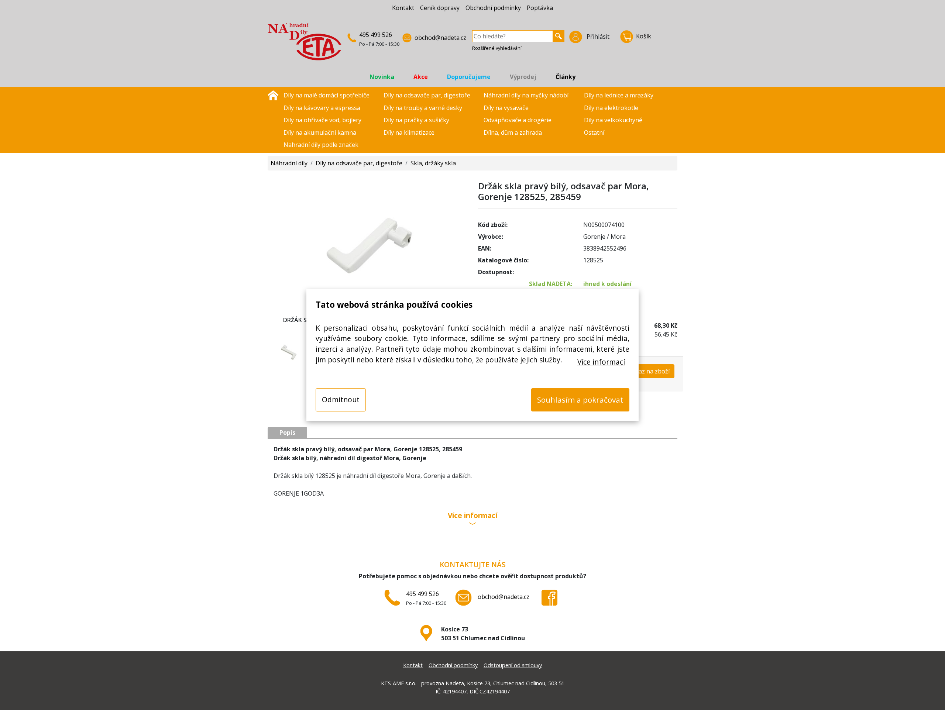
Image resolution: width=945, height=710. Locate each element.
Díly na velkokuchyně (613, 120)
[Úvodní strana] (273, 94)
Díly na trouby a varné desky (423, 108)
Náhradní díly (289, 163)
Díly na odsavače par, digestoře (427, 95)
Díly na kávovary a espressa (322, 108)
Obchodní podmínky (493, 8)
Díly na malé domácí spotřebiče (327, 95)
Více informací (601, 362)
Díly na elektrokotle (611, 108)
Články (565, 77)
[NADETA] (304, 45)
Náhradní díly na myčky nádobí (526, 95)
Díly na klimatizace (409, 132)
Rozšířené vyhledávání (497, 48)
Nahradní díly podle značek (321, 145)
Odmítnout (341, 399)
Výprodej (523, 77)
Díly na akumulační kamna (320, 132)
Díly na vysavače (506, 108)
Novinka (382, 77)
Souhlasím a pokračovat (580, 399)
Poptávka (540, 8)
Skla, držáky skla (433, 163)
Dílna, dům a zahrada (513, 132)
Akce (420, 77)
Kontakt (403, 8)
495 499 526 (375, 35)
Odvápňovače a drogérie (517, 120)
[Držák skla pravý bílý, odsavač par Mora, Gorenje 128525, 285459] (367, 241)
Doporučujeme (469, 77)
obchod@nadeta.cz (440, 38)
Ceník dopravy (440, 8)
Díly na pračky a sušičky (416, 120)
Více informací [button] (472, 516)
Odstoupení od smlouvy (513, 665)
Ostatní (594, 132)
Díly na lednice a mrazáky (618, 95)
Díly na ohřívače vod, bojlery (322, 120)
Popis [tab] (287, 432)
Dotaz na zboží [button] (649, 371)
